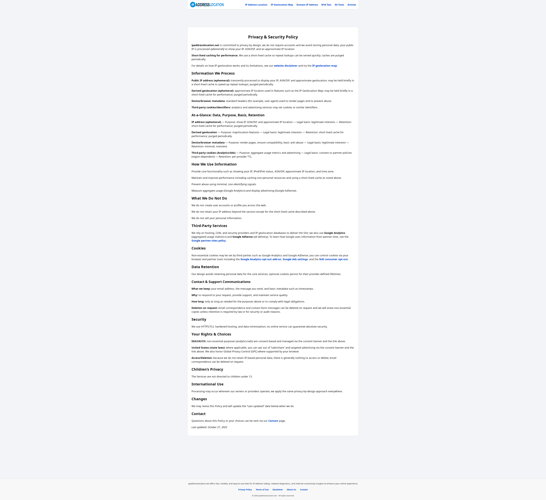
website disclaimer (286, 65)
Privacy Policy (245, 489)
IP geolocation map (324, 65)
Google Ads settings (295, 259)
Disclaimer (278, 489)
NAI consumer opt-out (333, 259)
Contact (273, 420)
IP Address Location (256, 4)
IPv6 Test (326, 4)
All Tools (339, 4)
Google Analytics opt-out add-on (260, 259)
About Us (291, 489)
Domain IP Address (307, 4)
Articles (352, 4)
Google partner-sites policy (209, 240)
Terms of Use (262, 489)
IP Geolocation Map (282, 4)
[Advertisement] (273, 18)
